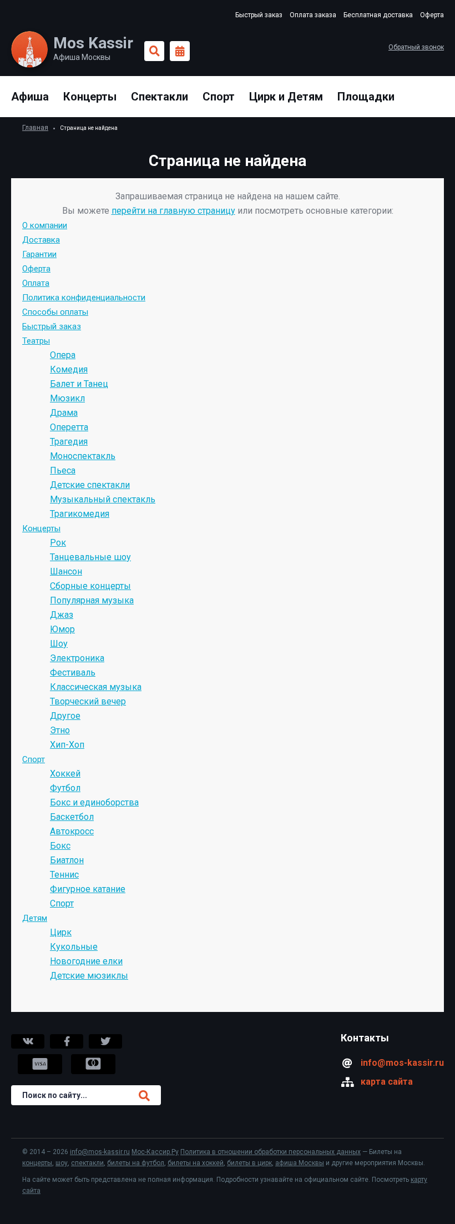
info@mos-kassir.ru (402, 1062)
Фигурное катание (87, 889)
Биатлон (67, 860)
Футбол (65, 788)
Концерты (90, 96)
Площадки (366, 96)
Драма (64, 412)
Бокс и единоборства (94, 802)
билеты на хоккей (196, 1163)
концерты (37, 1163)
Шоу (59, 643)
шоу (61, 1163)
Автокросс (72, 831)
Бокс (60, 845)
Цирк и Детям (286, 96)
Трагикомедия (79, 513)
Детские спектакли (90, 485)
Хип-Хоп (67, 744)
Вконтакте (27, 1041)
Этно (60, 730)
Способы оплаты (55, 312)
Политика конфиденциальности (83, 298)
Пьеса (62, 470)
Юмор (62, 629)
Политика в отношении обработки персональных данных (270, 1152)
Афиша (30, 96)
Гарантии (39, 254)
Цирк (61, 932)
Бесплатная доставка (378, 15)
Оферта (432, 15)
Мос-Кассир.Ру (155, 1152)
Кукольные (74, 946)
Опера (62, 355)
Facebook (66, 1041)
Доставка (41, 240)
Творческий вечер (88, 701)
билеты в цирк (249, 1163)
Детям (34, 918)
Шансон (66, 571)
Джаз (61, 615)
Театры (36, 341)
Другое (65, 716)
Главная (35, 128)
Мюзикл (67, 398)
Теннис (64, 874)
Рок (58, 542)
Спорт (219, 96)
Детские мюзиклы (89, 975)
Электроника (77, 658)
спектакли (87, 1163)
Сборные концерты (90, 586)
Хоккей (65, 773)
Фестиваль (72, 672)
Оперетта (69, 427)
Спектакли (159, 96)
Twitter (105, 1041)
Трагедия (69, 441)
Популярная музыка (92, 600)
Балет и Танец (79, 384)
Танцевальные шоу (90, 557)
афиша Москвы (299, 1163)
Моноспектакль (82, 456)
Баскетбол (72, 817)
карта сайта (387, 1081)
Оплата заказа (313, 15)
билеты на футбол (135, 1163)
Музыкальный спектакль (102, 499)
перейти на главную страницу (173, 210)
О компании (44, 225)
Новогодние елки (86, 961)
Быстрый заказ (258, 15)
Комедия (69, 369)
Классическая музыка (95, 687)
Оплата (35, 283)
